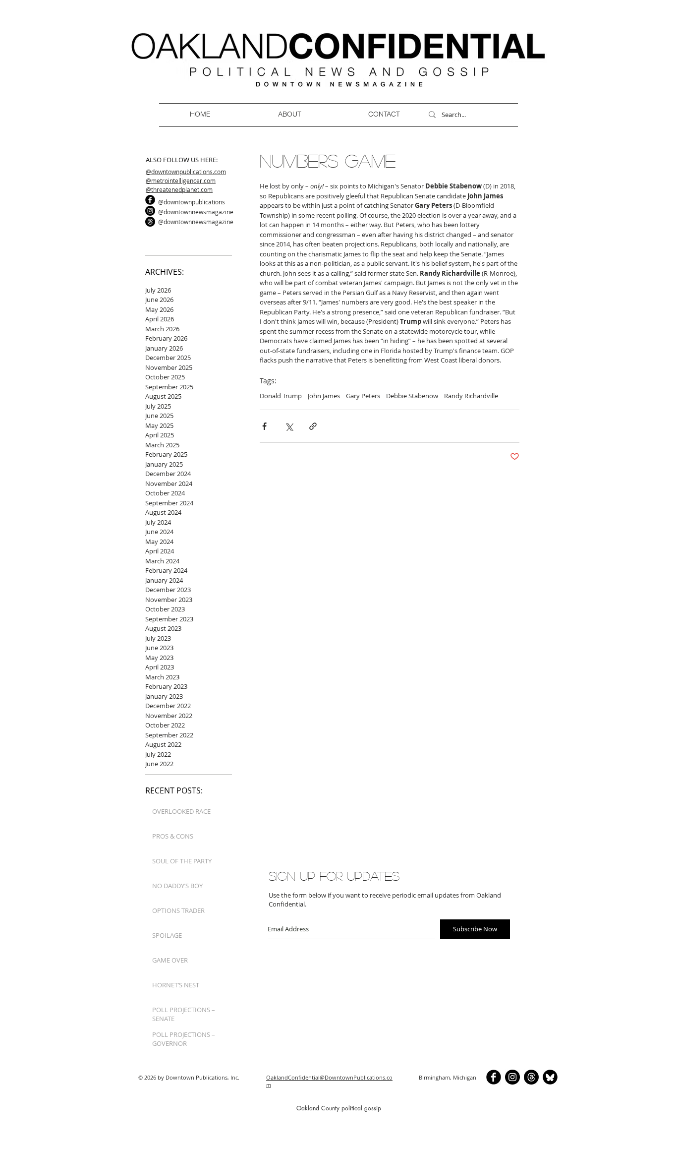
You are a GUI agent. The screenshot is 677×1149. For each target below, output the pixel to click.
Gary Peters (363, 396)
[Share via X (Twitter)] (288, 426)
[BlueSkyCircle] (550, 1077)
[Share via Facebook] (264, 426)
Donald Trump (281, 396)
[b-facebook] (150, 200)
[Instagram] (150, 211)
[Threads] (150, 222)
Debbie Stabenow (412, 396)
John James (324, 396)
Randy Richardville (471, 396)
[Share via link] (313, 426)
